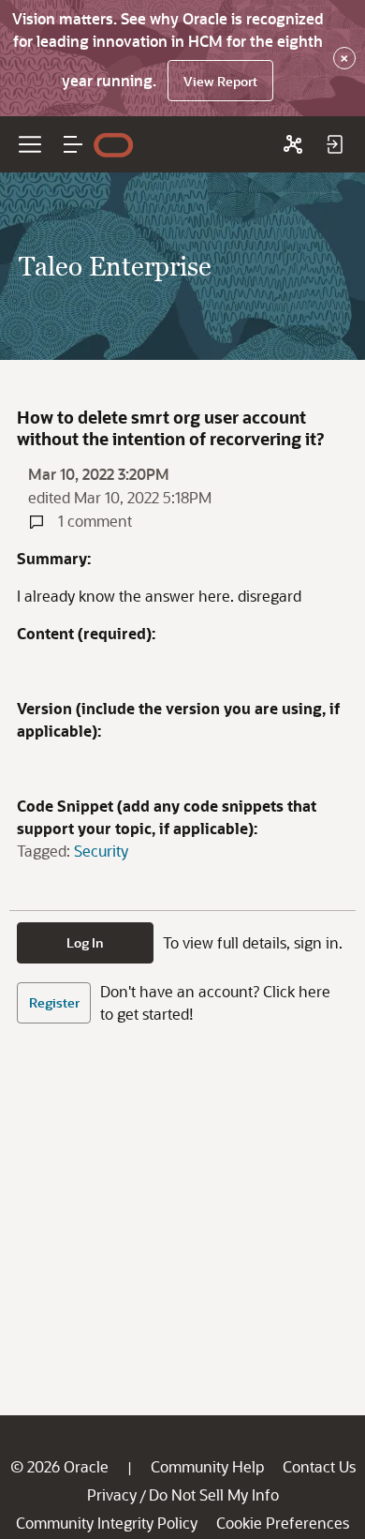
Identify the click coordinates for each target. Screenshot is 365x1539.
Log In (85, 942)
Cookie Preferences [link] (282, 1522)
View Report (220, 81)
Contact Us (319, 1466)
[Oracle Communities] (293, 144)
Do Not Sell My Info (214, 1494)
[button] (73, 144)
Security (101, 850)
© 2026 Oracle (59, 1466)
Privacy (112, 1494)
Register (54, 1002)
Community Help (207, 1466)
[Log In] (334, 144)
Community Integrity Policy (106, 1522)
